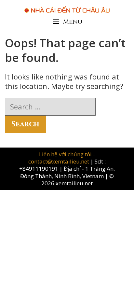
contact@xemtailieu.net (58, 161)
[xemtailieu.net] (67, 6)
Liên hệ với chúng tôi (66, 154)
